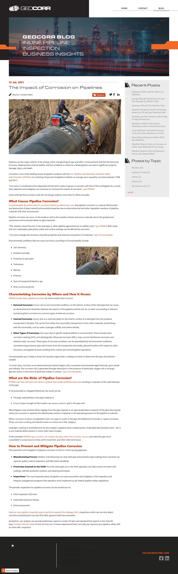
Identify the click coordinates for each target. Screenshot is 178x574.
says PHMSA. (89, 189)
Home (124, 8)
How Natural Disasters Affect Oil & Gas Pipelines (148, 138)
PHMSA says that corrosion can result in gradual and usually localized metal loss (45, 381)
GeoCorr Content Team (22, 94)
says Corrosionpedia (72, 371)
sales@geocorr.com (155, 552)
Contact (143, 8)
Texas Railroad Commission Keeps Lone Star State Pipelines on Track (148, 131)
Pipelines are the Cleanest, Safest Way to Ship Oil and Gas (149, 118)
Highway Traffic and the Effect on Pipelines (147, 93)
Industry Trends (141, 172)
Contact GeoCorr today (24, 524)
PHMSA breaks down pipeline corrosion (27, 298)
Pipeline (100, 95)
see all (130, 192)
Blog (161, 8)
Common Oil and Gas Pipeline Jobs (148, 105)
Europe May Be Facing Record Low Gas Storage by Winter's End (148, 100)
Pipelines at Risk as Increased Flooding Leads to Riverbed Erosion (149, 124)
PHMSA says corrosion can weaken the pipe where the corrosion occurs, (56, 436)
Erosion (137, 181)
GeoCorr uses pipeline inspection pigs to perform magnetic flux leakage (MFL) (44, 512)
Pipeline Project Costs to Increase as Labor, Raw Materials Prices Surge (149, 145)
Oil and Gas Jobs (141, 186)
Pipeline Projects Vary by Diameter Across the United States (148, 152)
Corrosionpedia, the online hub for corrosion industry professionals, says (41, 205)
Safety (136, 176)
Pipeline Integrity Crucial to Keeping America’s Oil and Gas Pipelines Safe (149, 111)
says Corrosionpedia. (103, 234)
